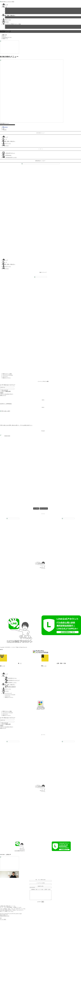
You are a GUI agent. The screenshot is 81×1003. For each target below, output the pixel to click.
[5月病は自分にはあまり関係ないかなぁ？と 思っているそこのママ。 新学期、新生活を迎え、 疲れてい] (67, 460)
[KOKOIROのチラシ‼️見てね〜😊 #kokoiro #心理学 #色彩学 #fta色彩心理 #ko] (40, 456)
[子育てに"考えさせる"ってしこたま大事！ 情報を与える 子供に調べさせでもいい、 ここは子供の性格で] (67, 496)
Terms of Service (3, 915)
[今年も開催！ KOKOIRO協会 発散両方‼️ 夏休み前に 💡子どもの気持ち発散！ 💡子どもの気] (40, 447)
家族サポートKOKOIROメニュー (7, 124)
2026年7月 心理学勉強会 (6, 403)
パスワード (2, 387)
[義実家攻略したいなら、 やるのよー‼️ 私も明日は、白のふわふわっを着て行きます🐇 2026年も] (13, 491)
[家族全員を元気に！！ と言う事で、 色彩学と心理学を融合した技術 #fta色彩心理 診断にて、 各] (13, 475)
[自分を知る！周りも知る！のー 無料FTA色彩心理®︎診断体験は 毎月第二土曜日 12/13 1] (40, 491)
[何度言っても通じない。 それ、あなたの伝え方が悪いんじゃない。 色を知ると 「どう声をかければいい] (40, 469)
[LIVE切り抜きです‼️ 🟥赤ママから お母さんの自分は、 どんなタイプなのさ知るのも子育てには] (13, 443)
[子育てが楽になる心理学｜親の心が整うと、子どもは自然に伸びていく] (7, 417)
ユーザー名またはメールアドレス (7, 384)
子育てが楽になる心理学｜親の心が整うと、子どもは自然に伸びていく (16, 425)
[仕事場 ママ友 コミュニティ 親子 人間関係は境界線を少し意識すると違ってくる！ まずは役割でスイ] (67, 441)
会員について (3, 395)
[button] (19, 666)
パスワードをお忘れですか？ (6, 394)
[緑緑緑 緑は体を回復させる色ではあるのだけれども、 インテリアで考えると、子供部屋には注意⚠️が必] (13, 458)
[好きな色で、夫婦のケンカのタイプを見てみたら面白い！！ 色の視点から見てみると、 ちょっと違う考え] (67, 471)
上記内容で (39, 901)
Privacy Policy (3, 914)
